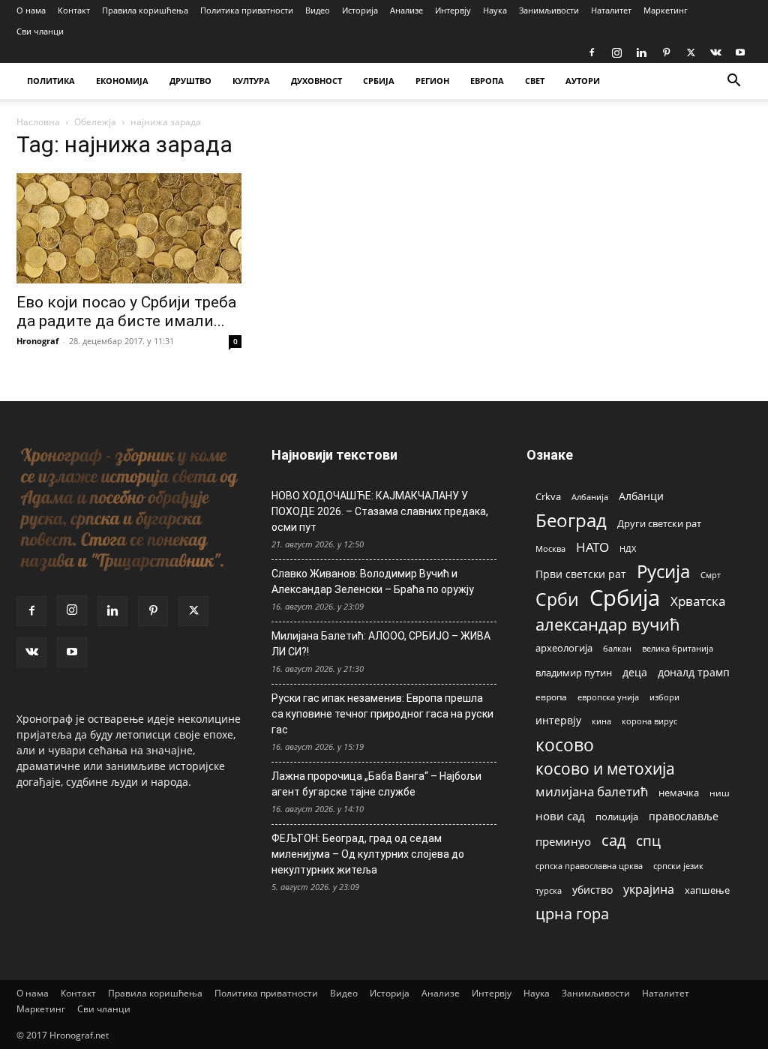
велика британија (677, 648)
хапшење (707, 890)
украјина (648, 890)
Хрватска (697, 601)
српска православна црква (589, 866)
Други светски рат (659, 523)
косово (565, 745)
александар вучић (608, 624)
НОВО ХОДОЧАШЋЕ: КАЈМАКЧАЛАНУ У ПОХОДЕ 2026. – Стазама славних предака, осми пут (380, 511)
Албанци (641, 496)
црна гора (572, 914)
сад (614, 840)
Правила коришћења (145, 10)
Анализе (406, 10)
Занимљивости (549, 10)
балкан (617, 648)
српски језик (678, 865)
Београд (571, 520)
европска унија (608, 697)
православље (683, 816)
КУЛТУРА (251, 80)
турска (549, 890)
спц (648, 840)
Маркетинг (666, 10)
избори (665, 697)
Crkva (548, 496)
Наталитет (611, 10)
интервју (558, 720)
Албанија (590, 496)
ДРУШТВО (191, 80)
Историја (360, 10)
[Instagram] (616, 52)
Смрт (710, 574)
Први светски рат (581, 574)
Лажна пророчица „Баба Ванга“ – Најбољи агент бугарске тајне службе (377, 784)
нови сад (560, 815)
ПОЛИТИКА (51, 80)
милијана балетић (592, 791)
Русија (663, 572)
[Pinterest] (666, 52)
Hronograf (37, 340)
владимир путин (574, 672)
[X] (691, 52)
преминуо (563, 841)
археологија (564, 648)
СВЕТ (534, 80)
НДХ (628, 548)
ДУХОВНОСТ (316, 80)
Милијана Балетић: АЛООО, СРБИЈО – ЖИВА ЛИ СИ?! (381, 644)
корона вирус (649, 721)
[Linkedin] (641, 52)
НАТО (592, 547)
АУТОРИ (583, 80)
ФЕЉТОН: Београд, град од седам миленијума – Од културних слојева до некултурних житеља (368, 854)
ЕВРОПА (487, 80)
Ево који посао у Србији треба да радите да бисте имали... (126, 311)
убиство (592, 890)
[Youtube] (740, 52)
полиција (617, 816)
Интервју (453, 10)
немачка (678, 792)
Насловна (38, 121)
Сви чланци (40, 31)
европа (551, 697)
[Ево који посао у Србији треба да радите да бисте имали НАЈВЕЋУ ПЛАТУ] (129, 228)
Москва (551, 548)
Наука (495, 10)
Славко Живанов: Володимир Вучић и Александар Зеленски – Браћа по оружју (373, 581)
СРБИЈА (378, 80)
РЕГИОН (432, 80)
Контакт (74, 10)
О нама (31, 10)
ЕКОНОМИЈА (122, 80)
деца (634, 672)
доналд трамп (694, 672)
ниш (720, 793)
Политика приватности (246, 10)
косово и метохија (605, 768)
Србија (625, 598)
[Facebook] (591, 52)
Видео (317, 10)
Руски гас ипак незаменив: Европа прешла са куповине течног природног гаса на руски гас (383, 714)
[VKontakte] (715, 52)
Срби (557, 599)
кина (601, 721)
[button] (734, 82)
